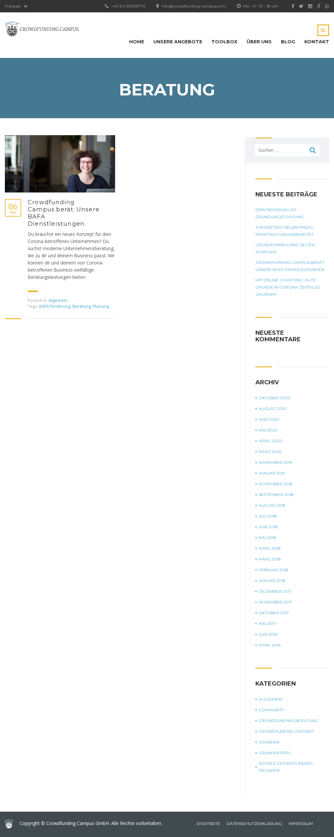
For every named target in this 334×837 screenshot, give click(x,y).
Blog (288, 42)
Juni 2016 (268, 634)
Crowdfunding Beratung (288, 720)
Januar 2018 (272, 580)
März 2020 (270, 451)
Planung (101, 306)
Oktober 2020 (275, 397)
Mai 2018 (267, 537)
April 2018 (270, 548)
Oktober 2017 (274, 612)
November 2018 (276, 483)
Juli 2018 (268, 516)
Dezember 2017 (275, 591)
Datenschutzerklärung (254, 823)
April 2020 (270, 440)
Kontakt (316, 42)
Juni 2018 (268, 526)
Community (271, 709)
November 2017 (275, 602)
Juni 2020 (269, 419)
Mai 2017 (267, 623)
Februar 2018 (273, 569)
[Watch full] (60, 163)
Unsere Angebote (177, 42)
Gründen (269, 742)
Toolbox (224, 42)
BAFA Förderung (54, 306)
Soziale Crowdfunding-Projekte (286, 767)
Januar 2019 (272, 473)
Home (136, 42)
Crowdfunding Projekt (286, 731)
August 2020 (273, 408)
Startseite (208, 823)
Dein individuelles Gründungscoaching (280, 213)
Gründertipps (275, 752)
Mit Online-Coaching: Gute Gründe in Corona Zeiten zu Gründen (287, 287)
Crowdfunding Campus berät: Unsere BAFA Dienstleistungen (63, 213)
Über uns (259, 42)
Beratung (81, 306)
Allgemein (58, 300)
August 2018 (272, 505)
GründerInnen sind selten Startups (285, 248)
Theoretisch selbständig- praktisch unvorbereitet (284, 231)
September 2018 (276, 494)
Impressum (301, 823)
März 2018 (270, 559)
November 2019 (275, 462)
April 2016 (270, 645)
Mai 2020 (268, 430)
